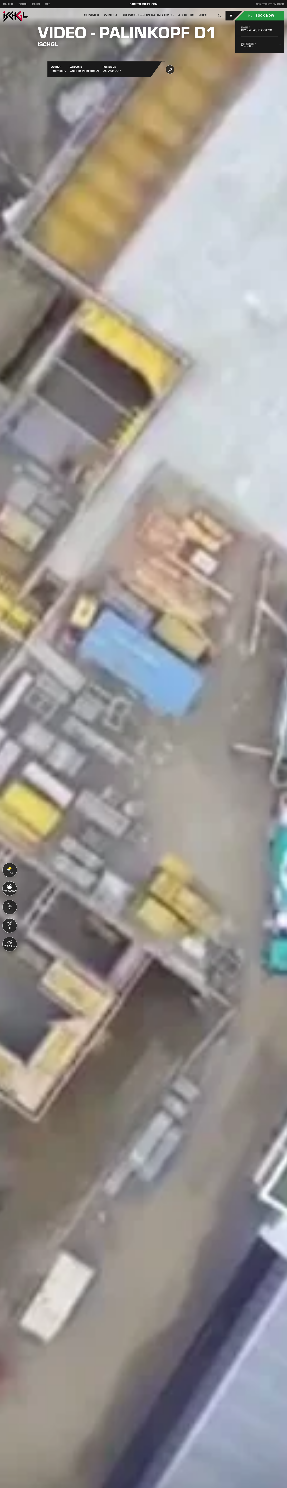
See (47, 4)
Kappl (36, 4)
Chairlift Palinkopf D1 (84, 71)
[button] (220, 15)
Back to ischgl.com (144, 4)
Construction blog (270, 4)
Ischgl (22, 4)
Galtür (8, 4)
